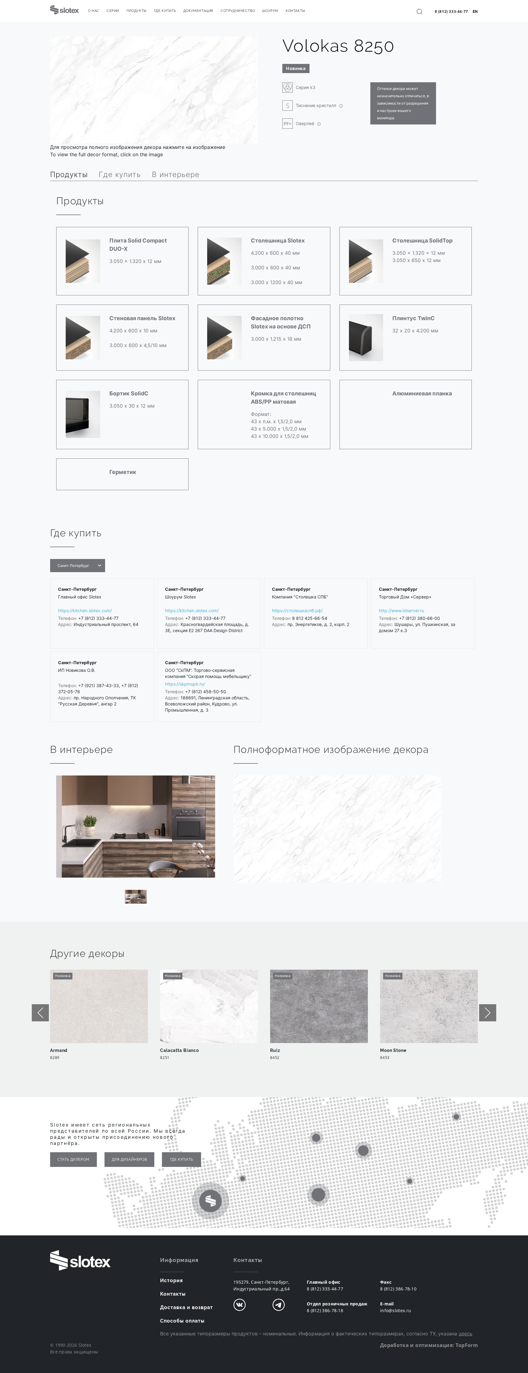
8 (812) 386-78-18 (325, 1310)
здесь (465, 1333)
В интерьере (176, 174)
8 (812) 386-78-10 (398, 1289)
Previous (40, 1012)
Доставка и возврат (186, 1307)
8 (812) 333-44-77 (451, 11)
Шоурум (270, 11)
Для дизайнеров (129, 1159)
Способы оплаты (182, 1321)
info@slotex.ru (395, 1310)
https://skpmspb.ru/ (185, 683)
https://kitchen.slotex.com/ (85, 610)
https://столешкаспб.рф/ (297, 610)
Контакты (295, 11)
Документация (198, 11)
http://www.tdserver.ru (401, 610)
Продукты (137, 11)
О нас (93, 11)
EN (475, 11)
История (171, 1280)
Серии (113, 11)
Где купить (165, 11)
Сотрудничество (238, 11)
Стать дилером (73, 1159)
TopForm (467, 1345)
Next (487, 1012)
